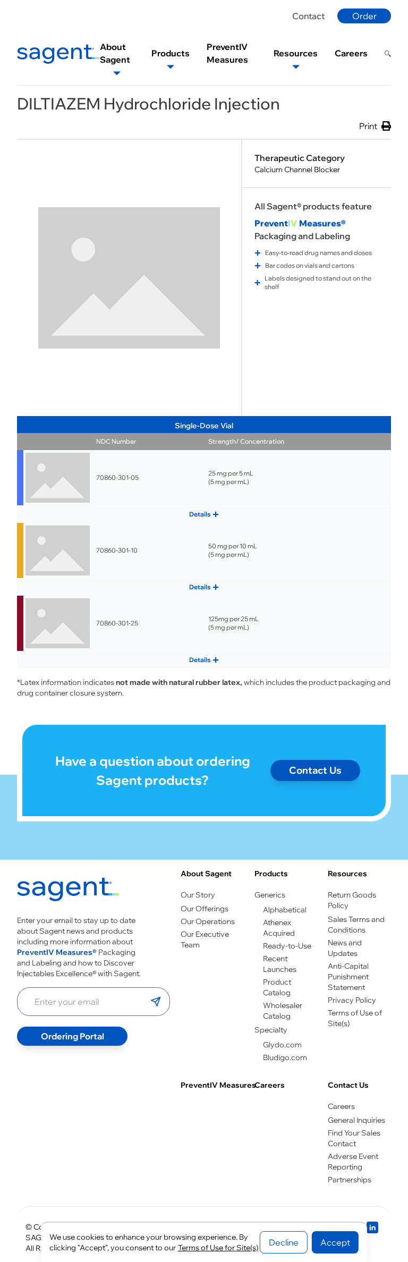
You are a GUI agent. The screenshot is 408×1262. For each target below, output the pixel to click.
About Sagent (206, 873)
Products (271, 873)
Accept (335, 1242)
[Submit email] (155, 1001)
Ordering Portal (72, 1036)
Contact (308, 16)
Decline (284, 1242)
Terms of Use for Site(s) (218, 1247)
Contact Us (315, 770)
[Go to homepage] (68, 891)
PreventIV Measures (218, 1085)
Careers (269, 1085)
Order (364, 16)
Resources (347, 873)
